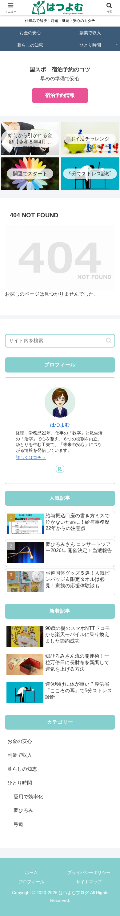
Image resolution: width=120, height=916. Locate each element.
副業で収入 (19, 755)
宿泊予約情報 (60, 95)
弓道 (18, 824)
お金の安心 (19, 741)
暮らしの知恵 (22, 769)
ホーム (31, 872)
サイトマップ (89, 881)
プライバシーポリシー (88, 872)
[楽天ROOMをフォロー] (60, 469)
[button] (108, 340)
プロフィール (31, 881)
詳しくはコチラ (31, 457)
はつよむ (60, 424)
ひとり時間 (19, 782)
